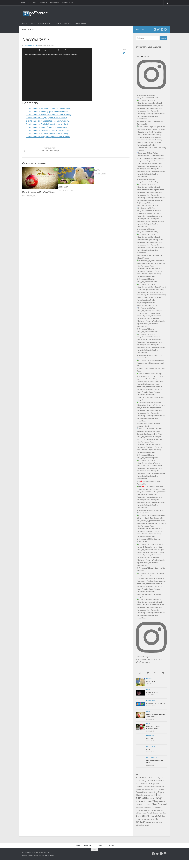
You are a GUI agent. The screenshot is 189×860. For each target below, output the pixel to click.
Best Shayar (143, 781)
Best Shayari (155, 780)
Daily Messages (152, 701)
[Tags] (163, 673)
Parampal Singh (31, 45)
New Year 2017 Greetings (155, 703)
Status (66, 23)
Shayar (138, 816)
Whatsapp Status (152, 758)
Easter (162, 789)
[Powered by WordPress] (31, 855)
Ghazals (139, 795)
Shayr (152, 816)
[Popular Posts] (147, 673)
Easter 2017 (63, 187)
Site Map (110, 845)
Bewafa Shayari (149, 783)
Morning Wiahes (147, 804)
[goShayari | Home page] (35, 13)
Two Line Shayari (146, 819)
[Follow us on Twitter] (158, 29)
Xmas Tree (154, 822)
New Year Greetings (150, 810)
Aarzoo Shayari (144, 777)
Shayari (56, 23)
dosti (152, 789)
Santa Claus (162, 813)
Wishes (148, 689)
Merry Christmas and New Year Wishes (38, 192)
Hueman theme (49, 855)
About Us (32, 3)
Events (32, 23)
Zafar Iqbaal (145, 825)
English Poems (44, 23)
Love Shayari (153, 801)
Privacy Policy (67, 3)
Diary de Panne (80, 23)
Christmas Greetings (142, 786)
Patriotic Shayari (152, 813)
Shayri (158, 815)
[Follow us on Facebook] (155, 29)
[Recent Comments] (155, 673)
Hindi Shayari (151, 735)
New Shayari (159, 804)
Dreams (157, 789)
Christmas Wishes (155, 786)
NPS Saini (143, 813)
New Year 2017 (149, 807)
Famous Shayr (153, 792)
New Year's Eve (140, 807)
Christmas (160, 784)
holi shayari (150, 798)
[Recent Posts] (140, 673)
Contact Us (43, 3)
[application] (57, 74)
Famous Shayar (141, 792)
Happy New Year (152, 692)
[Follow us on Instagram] (165, 29)
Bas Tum (97, 170)
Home (23, 3)
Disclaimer (54, 3)
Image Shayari (151, 746)
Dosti (148, 749)
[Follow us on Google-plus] (162, 29)
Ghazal (161, 792)
